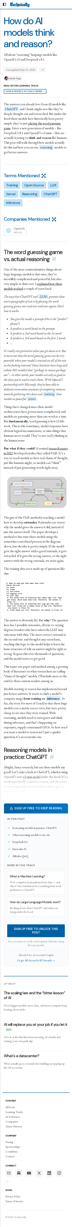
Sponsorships (12, 1146)
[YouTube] (29, 1173)
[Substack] (18, 1173)
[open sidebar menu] (4, 4)
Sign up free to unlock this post (36, 930)
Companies (11, 1121)
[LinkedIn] (49, 1173)
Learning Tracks (14, 1112)
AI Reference (12, 1117)
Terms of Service (14, 1201)
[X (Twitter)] (39, 1173)
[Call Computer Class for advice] (7, 1181)
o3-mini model (31, 777)
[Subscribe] (8, 1173)
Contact (9, 1156)
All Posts (10, 1107)
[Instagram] (59, 1173)
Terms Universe (13, 1126)
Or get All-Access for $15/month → (36, 960)
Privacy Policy (12, 1196)
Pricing (9, 1142)
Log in (49, 955)
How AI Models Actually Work (25, 91)
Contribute (11, 1151)
